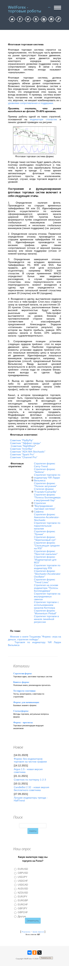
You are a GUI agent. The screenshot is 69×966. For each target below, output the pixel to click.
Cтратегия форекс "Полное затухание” (45, 485)
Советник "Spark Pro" (22, 454)
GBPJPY (22, 908)
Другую (22, 916)
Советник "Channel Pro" (23, 457)
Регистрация (51, 19)
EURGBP (23, 900)
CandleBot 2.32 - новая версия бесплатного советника (31, 788)
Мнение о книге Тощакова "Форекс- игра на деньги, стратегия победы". (34, 638)
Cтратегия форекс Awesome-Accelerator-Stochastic (46, 517)
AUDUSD (23, 888)
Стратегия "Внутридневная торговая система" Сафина (44, 507)
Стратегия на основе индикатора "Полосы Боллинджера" (46, 588)
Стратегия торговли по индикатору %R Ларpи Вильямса (47, 477)
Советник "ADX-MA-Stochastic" (27, 451)
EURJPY (22, 896)
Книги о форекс (21, 682)
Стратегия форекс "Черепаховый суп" (45, 538)
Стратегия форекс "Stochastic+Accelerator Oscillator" (47, 574)
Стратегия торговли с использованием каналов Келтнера (46, 605)
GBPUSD (23, 873)
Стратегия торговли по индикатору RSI (47, 567)
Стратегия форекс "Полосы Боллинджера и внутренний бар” (47, 497)
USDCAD (23, 884)
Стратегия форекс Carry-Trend (44, 465)
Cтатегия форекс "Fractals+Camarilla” (45, 490)
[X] (39, 952)
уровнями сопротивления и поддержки (30, 103)
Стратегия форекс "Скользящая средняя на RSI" (47, 545)
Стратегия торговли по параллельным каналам (47, 525)
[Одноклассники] (34, 952)
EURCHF (23, 904)
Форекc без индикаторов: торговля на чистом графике (30, 760)
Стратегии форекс (22, 673)
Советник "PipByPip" (21, 440)
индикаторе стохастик (43, 119)
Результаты (26, 932)
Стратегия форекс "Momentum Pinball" (45, 612)
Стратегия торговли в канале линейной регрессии (46, 619)
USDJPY (22, 876)
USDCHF (23, 880)
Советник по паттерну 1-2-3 (30, 779)
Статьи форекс (21, 711)
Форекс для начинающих (26, 702)
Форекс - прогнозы (23, 722)
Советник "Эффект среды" (25, 443)
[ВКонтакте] (29, 952)
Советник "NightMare (23, 446)
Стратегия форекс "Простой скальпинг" (46, 552)
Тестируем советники (24, 690)
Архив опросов (38, 932)
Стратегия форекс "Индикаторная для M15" (45, 559)
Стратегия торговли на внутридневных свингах (47, 596)
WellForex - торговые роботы (24, 9)
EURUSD (23, 869)
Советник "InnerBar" (21, 448)
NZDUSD (23, 892)
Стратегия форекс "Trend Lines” (44, 581)
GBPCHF (23, 912)
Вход (58, 19)
